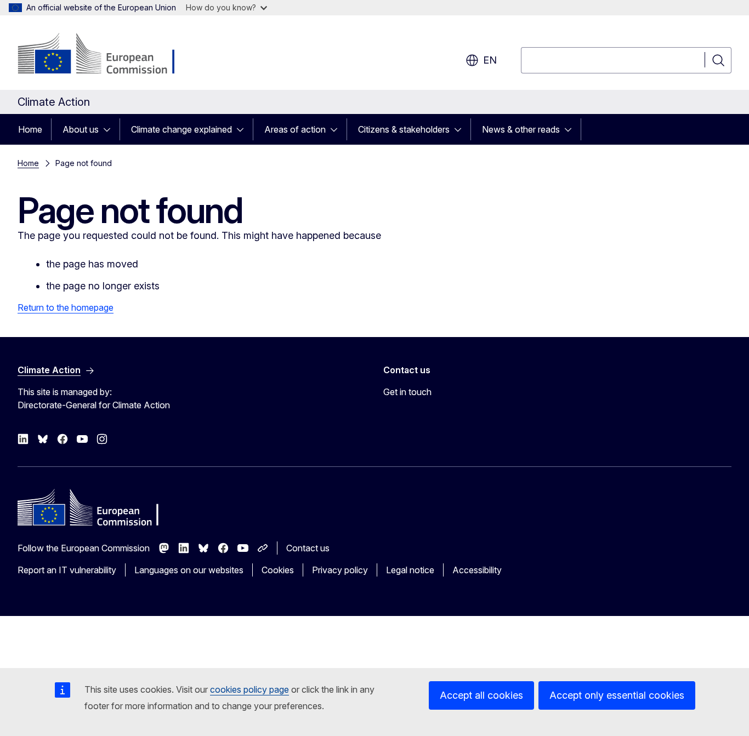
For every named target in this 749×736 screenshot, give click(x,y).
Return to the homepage (66, 307)
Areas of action (295, 129)
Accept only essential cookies (616, 695)
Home (30, 129)
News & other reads (521, 129)
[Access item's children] (110, 129)
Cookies (278, 569)
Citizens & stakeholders (404, 129)
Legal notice (410, 569)
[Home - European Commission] (106, 55)
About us (81, 129)
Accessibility (477, 569)
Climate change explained (181, 129)
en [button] (490, 60)
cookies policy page (249, 689)
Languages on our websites (188, 569)
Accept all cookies (481, 695)
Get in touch (407, 391)
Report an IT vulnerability (67, 569)
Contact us (308, 548)
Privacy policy (340, 569)
